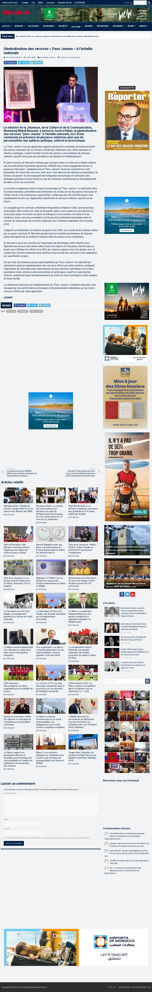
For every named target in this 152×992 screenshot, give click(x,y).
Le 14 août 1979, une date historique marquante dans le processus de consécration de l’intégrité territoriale (50, 687)
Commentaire (10, 793)
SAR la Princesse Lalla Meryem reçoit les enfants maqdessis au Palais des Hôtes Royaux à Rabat (17, 548)
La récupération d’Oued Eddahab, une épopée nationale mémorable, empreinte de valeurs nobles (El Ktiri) (82, 652)
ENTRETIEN (102, 26)
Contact (25, 3)
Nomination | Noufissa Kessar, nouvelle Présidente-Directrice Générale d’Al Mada (134, 626)
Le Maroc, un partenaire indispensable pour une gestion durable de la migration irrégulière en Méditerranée (80, 616)
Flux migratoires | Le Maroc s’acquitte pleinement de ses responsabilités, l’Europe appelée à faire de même (50, 651)
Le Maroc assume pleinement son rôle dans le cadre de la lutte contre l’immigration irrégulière (18, 651)
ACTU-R (6, 26)
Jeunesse (23, 311)
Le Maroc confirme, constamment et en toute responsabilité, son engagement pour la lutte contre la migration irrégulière (50, 722)
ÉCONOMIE (48, 26)
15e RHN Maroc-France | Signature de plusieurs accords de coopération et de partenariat (124, 583)
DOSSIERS (118, 26)
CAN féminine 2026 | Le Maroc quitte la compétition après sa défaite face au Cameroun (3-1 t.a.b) (81, 687)
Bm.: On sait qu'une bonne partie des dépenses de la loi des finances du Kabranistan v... (122, 870)
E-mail (7, 828)
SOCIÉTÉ (62, 26)
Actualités (45, 57)
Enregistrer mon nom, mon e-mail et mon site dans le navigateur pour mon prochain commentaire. (48, 838)
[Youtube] (131, 3)
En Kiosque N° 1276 (127, 88)
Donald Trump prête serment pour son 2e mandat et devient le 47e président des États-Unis (80, 472)
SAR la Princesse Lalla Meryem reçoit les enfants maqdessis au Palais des (46, 36)
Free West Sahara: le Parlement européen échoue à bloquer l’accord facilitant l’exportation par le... (124, 836)
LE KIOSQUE (80, 3)
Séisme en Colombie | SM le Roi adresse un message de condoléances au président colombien (17, 720)
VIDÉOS (142, 26)
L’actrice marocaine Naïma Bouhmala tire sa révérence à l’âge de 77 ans (133, 665)
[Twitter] (128, 3)
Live (33, 3)
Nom (6, 819)
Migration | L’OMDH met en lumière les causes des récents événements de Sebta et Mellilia (50, 582)
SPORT (131, 26)
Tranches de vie (65, 3)
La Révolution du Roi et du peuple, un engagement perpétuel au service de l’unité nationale (18, 615)
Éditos (40, 3)
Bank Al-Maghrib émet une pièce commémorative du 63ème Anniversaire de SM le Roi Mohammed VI (50, 548)
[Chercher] (149, 2)
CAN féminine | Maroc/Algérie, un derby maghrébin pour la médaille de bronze (18, 687)
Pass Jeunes (36, 311)
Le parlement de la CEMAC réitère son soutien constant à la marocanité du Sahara (22, 472)
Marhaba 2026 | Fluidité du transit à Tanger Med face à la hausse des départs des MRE (18, 509)
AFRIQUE (19, 26)
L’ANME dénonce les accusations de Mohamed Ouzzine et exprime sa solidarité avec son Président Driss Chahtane (82, 722)
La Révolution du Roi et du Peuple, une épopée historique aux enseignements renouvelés (50, 615)
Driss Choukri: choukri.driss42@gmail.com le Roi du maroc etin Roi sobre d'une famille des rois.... (126, 853)
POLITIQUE (33, 26)
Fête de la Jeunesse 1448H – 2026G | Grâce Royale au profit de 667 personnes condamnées (83, 548)
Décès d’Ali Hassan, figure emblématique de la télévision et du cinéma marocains (134, 652)
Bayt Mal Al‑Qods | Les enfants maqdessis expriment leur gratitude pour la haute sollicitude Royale (83, 510)
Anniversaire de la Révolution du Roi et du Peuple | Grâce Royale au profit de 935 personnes (82, 582)
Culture (52, 57)
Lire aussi (50, 3)
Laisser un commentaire (70, 57)
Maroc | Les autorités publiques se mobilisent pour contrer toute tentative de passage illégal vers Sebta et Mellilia (50, 757)
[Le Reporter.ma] (16, 11)
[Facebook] (125, 3)
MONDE (88, 26)
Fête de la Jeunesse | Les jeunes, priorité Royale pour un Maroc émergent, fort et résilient (17, 582)
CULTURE (75, 27)
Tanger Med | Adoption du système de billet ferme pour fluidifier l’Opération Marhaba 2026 (82, 756)
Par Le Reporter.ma (13, 57)
